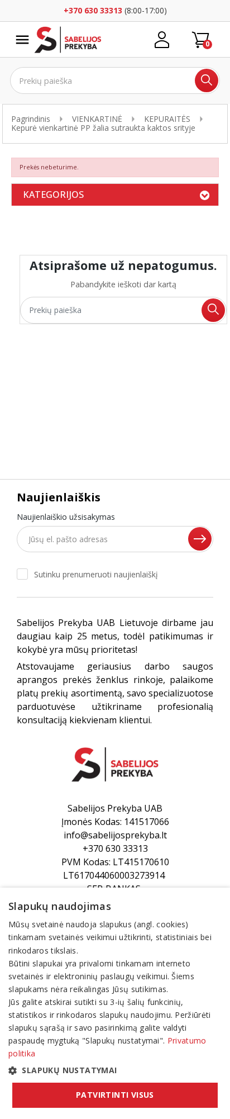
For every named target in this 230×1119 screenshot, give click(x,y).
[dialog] (115, 1003)
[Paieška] (206, 80)
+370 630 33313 (93, 10)
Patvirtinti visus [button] (115, 1094)
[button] (115, 1070)
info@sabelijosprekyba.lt (115, 835)
